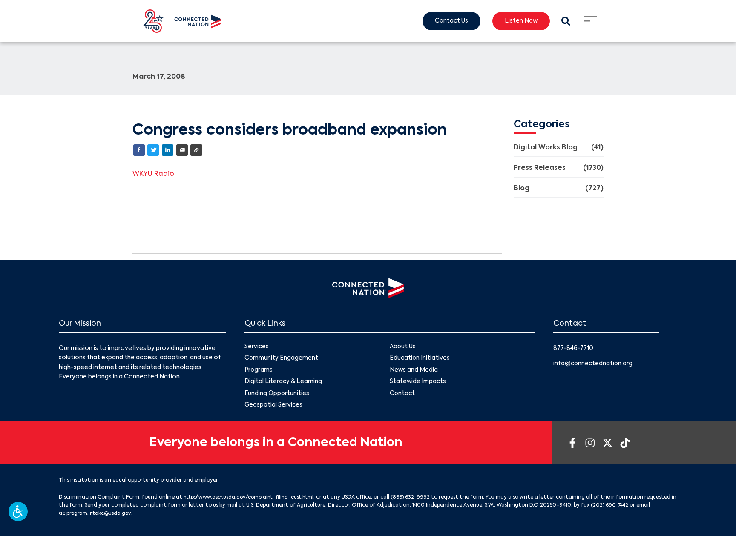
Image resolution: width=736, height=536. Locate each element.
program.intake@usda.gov (115, 515)
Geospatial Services (274, 407)
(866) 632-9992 (418, 499)
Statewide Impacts (418, 383)
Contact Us (448, 21)
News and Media (414, 371)
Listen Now (519, 21)
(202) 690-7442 (644, 507)
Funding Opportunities (277, 395)
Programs (258, 371)
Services (256, 347)
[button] (18, 511)
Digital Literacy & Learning (283, 383)
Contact (403, 395)
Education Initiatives (420, 359)
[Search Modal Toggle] (565, 21)
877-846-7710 (574, 349)
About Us (403, 347)
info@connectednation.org (594, 364)
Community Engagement (281, 359)
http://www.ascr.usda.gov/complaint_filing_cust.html (252, 499)
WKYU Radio (153, 174)
